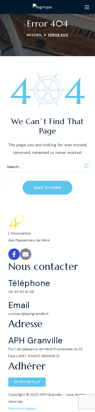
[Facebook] (14, 254)
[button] (47, 188)
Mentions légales (22, 408)
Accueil (34, 35)
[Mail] (25, 254)
